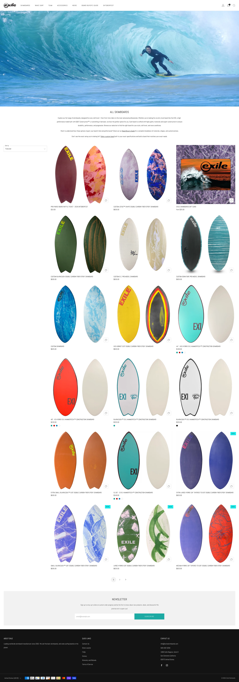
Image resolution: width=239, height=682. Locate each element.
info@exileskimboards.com (169, 644)
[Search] (234, 5)
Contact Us (85, 644)
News (74, 5)
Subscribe (149, 616)
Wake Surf (39, 5)
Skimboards (25, 5)
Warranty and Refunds (89, 660)
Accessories (62, 5)
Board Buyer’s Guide (128, 131)
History (84, 656)
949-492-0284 (165, 648)
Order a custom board (107, 136)
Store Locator (86, 648)
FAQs (84, 652)
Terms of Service (87, 664)
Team (50, 5)
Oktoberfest (108, 5)
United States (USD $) (11, 678)
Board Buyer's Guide (90, 5)
